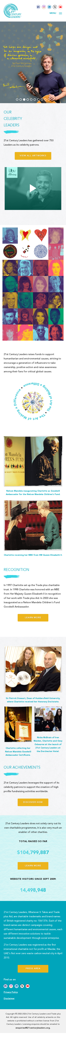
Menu (53, 13)
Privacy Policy (11, 992)
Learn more (33, 618)
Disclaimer (9, 998)
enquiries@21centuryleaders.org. (33, 1028)
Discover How (33, 802)
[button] (17, 99)
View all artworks (33, 156)
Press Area (33, 969)
